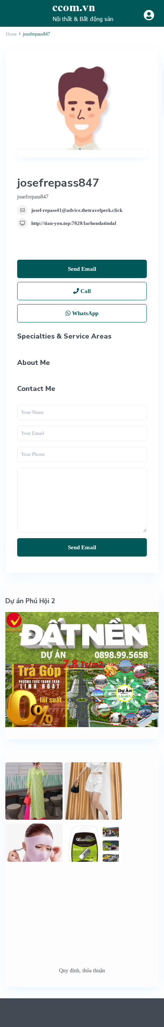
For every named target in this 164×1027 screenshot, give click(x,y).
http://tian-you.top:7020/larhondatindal (73, 223)
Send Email (82, 269)
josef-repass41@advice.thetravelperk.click (76, 210)
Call (85, 291)
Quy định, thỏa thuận (82, 970)
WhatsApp (84, 313)
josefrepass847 (58, 183)
